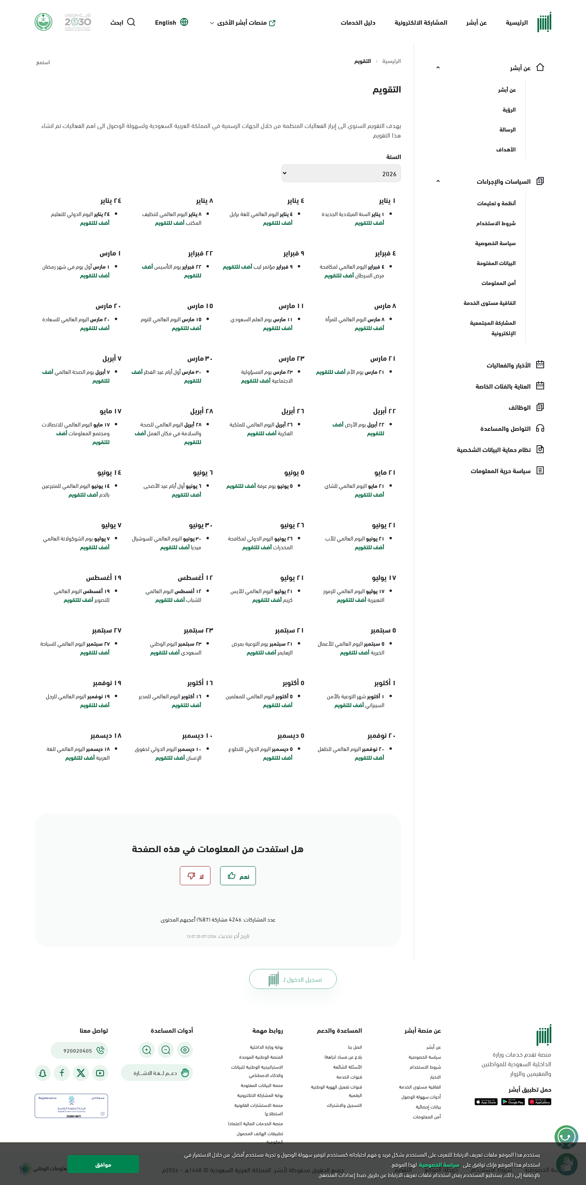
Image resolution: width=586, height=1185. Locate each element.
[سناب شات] (42, 1073)
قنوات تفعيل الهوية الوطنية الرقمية (336, 1090)
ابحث (116, 22)
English (165, 22)
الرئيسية (517, 22)
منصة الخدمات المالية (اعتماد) (255, 1122)
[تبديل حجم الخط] (166, 1050)
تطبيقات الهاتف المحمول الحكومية (260, 1137)
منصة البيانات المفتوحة (262, 1084)
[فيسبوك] (62, 1073)
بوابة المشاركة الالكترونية (260, 1094)
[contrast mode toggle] (185, 1050)
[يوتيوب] (100, 1073)
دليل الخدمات (358, 22)
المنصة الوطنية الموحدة (261, 1056)
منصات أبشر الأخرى (242, 22)
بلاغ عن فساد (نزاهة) (343, 1056)
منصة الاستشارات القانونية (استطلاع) (258, 1108)
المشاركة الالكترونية (421, 22)
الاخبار (435, 1076)
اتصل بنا (355, 1046)
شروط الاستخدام (425, 1066)
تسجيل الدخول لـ (302, 979)
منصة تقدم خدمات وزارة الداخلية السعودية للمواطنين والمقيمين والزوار (516, 1063)
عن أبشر (476, 22)
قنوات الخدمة (349, 1076)
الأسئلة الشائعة (347, 1066)
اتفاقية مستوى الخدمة (420, 1086)
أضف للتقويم (369, 222)
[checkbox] (238, 875)
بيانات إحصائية (428, 1106)
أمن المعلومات (427, 1116)
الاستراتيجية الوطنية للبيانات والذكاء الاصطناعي (257, 1070)
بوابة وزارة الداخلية (266, 1046)
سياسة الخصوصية (425, 1056)
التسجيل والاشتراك (344, 1104)
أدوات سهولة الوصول (421, 1096)
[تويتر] (81, 1073)
